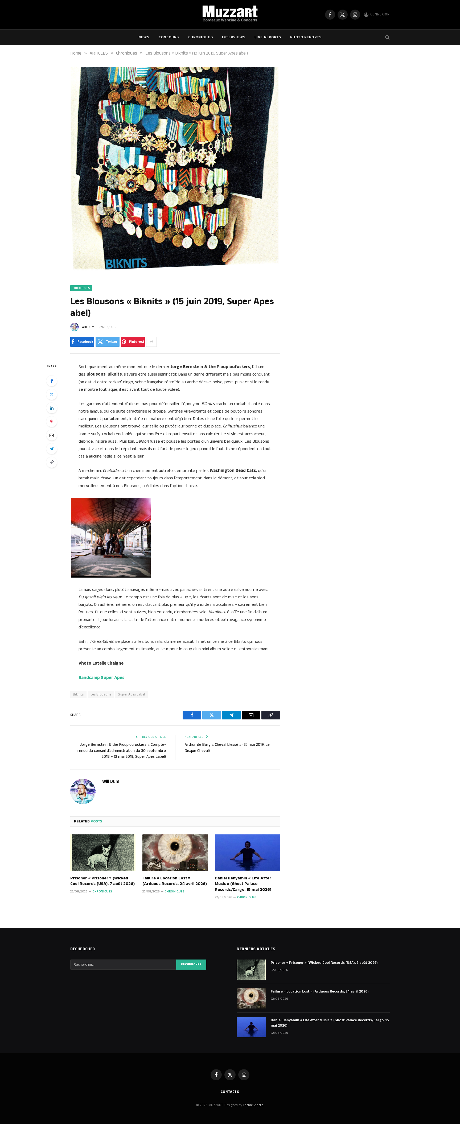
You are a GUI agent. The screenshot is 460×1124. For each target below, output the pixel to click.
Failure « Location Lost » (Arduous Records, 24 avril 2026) (174, 881)
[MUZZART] (230, 14)
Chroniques (200, 37)
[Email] (51, 435)
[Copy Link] (51, 462)
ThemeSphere (253, 1105)
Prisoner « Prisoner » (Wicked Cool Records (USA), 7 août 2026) (102, 881)
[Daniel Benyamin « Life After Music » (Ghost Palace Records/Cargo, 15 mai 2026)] (247, 852)
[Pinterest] (51, 421)
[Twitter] (51, 394)
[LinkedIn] (51, 408)
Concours (169, 37)
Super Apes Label (131, 694)
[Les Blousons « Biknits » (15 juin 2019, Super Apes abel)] (175, 274)
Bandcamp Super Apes (102, 677)
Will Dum (88, 327)
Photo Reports (306, 37)
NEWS (143, 37)
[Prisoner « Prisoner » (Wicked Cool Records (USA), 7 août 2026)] (102, 852)
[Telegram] (51, 448)
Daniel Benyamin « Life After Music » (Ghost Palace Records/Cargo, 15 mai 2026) (243, 884)
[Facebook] (51, 381)
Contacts (230, 1091)
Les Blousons (101, 694)
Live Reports (267, 37)
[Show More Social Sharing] (151, 342)
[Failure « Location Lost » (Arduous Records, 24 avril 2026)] (175, 852)
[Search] (387, 37)
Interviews (233, 37)
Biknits (78, 694)
